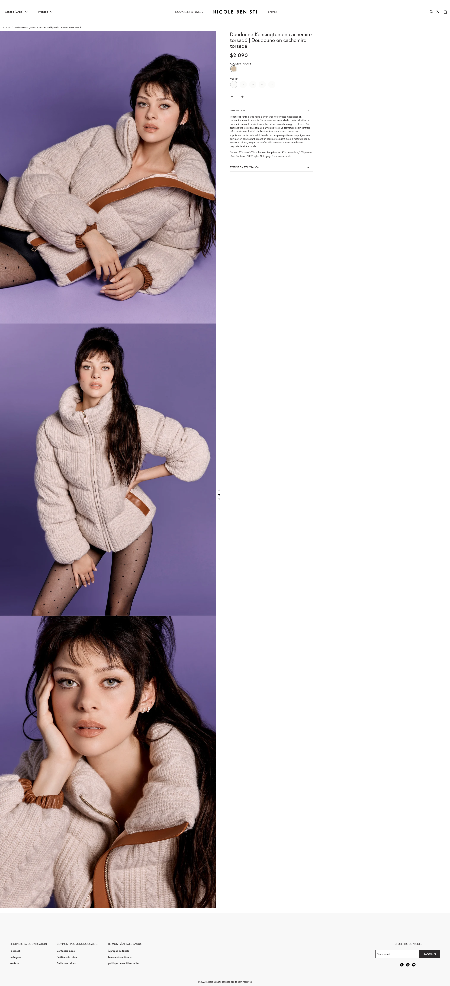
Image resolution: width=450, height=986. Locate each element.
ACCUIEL (6, 27)
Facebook (15, 950)
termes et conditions (119, 957)
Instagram (15, 957)
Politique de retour (67, 957)
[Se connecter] (437, 12)
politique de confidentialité (123, 963)
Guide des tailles (66, 963)
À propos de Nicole (118, 950)
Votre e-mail (383, 954)
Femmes (272, 12)
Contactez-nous (66, 950)
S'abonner (429, 954)
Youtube (14, 963)
